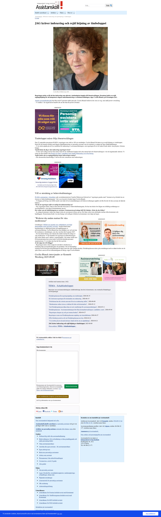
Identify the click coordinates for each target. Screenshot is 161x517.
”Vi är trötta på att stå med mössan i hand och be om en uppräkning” (69, 321)
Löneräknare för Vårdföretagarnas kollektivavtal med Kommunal (55, 496)
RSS (61, 411)
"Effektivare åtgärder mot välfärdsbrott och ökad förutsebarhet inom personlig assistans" (53, 226)
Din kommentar (41, 350)
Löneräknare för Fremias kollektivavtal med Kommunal (56, 492)
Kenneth (105, 421)
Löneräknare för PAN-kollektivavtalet (51, 503)
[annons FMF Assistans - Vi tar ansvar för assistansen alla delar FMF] (70, 187)
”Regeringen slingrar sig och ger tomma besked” (63, 312)
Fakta (62, 13)
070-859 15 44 (118, 421)
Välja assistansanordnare (46, 444)
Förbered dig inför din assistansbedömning (52, 436)
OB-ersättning (43, 483)
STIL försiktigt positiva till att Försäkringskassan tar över (66, 318)
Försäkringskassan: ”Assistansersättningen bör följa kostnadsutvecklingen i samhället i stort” (77, 310)
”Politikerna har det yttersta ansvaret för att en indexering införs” (68, 301)
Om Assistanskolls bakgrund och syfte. (47, 421)
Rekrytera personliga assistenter (49, 452)
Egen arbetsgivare (44, 449)
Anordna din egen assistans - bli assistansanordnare (54, 447)
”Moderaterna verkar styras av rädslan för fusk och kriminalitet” (68, 304)
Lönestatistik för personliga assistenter (51, 480)
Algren (107, 426)
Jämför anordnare (41, 13)
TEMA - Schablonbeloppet (61, 285)
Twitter (55, 411)
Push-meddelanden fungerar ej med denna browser (52, 396)
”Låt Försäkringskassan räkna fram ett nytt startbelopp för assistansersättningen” (73, 307)
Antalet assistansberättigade (43, 101)
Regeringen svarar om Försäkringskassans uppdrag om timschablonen (70, 315)
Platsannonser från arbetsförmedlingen (51, 458)
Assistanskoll (38, 16)
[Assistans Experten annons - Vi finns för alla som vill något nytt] (46, 133)
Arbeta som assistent (45, 455)
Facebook (47, 411)
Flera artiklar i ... (62, 326)
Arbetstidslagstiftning (46, 486)
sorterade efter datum (52, 429)
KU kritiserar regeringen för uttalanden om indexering (65, 299)
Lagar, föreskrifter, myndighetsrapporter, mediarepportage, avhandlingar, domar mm (57, 474)
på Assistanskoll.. (90, 431)
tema (71, 429)
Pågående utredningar (45, 478)
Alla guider (42, 464)
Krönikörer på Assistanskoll (44, 507)
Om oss (70, 13)
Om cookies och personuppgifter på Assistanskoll (96, 435)
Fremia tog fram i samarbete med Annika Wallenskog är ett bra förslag (72, 153)
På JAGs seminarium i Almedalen (45, 197)
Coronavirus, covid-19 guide (47, 461)
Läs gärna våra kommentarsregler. (49, 389)
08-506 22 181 (88, 423)
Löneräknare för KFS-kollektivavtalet (50, 500)
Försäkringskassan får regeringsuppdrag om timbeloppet (65, 296)
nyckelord (39, 431)
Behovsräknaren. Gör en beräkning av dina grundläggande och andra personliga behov (58, 440)
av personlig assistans (52, 424)
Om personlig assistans (46, 470)
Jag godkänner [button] (150, 513)
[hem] (49, 9)
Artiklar (53, 13)
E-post (39, 411)
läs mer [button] (59, 513)
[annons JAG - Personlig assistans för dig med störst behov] (46, 175)
